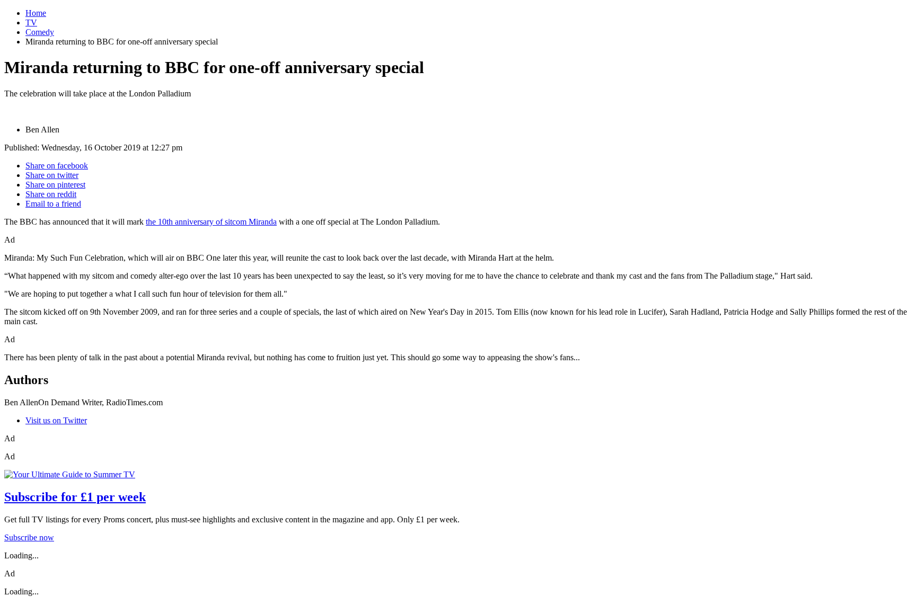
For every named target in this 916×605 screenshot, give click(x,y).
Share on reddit (50, 194)
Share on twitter (51, 175)
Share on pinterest (55, 184)
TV (31, 22)
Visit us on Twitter (56, 420)
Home (35, 12)
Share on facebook (56, 165)
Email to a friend (53, 203)
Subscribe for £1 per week (75, 497)
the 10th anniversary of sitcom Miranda (211, 221)
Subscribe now (29, 537)
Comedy (39, 32)
